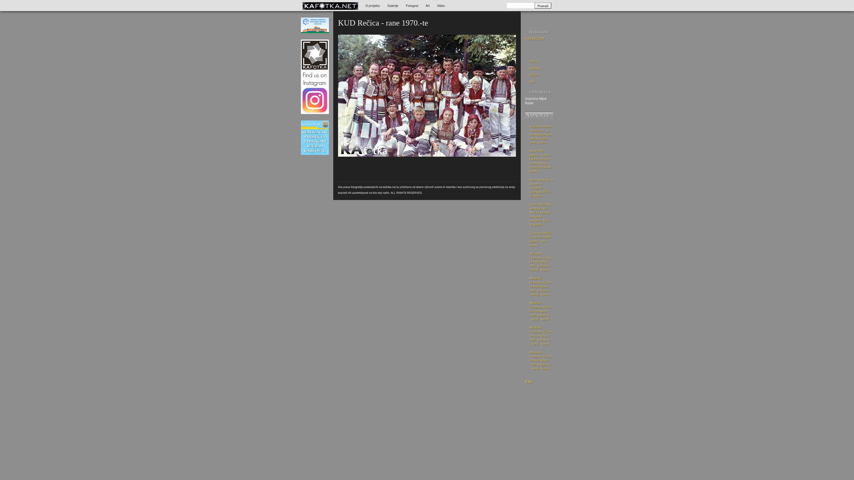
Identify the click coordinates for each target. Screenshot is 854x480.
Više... (529, 381)
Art (428, 5)
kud (532, 81)
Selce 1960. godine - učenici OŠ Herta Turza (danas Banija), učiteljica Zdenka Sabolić (540, 161)
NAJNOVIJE (538, 115)
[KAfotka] (330, 5)
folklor (534, 74)
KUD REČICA (534, 38)
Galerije (392, 5)
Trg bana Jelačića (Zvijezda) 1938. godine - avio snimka (540, 239)
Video (441, 5)
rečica (534, 61)
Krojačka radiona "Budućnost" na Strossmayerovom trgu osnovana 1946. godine (541, 134)
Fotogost (412, 5)
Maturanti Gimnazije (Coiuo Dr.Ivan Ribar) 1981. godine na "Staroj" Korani (541, 262)
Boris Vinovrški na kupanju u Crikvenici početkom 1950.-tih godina (541, 188)
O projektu (372, 5)
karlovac (535, 68)
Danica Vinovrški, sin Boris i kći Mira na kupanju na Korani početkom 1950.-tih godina (541, 214)
